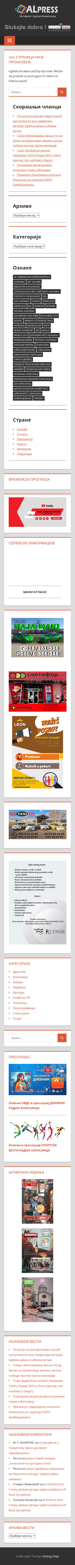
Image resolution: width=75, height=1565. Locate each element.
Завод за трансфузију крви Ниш (32, 364)
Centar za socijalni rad (27, 296)
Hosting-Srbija (50, 1556)
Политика (20, 1003)
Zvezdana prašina (24, 344)
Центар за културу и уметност (31, 388)
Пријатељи (24, 454)
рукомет (39, 398)
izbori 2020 (48, 301)
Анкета (21, 444)
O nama (22, 434)
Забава (18, 982)
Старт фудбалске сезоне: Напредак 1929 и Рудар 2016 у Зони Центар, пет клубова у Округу (37, 155)
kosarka (50, 306)
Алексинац (44, 349)
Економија (20, 977)
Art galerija (34, 281)
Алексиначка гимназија (28, 354)
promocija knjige (23, 340)
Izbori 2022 (20, 306)
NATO (47, 325)
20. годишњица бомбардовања (32, 276)
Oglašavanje (25, 439)
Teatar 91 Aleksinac (46, 340)
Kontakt (22, 429)
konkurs (39, 306)
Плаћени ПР (21, 998)
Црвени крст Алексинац (27, 393)
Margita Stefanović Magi (39, 320)
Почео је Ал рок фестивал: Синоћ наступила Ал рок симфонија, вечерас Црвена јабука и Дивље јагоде (36, 1354)
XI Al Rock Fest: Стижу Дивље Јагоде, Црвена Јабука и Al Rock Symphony (37, 1489)
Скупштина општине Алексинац (33, 379)
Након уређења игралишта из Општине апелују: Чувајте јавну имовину (36, 1474)
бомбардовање (23, 398)
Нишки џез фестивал (38, 369)
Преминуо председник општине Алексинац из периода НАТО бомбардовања (37, 180)
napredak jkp (34, 325)
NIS (37, 330)
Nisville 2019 (21, 335)
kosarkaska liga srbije (26, 315)
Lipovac (18, 320)
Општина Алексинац (26, 374)
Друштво (19, 972)
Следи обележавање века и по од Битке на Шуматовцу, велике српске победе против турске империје (37, 140)
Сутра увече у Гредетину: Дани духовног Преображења (34, 1447)
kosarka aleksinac (24, 311)
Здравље (19, 987)
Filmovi (36, 301)
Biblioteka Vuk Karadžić (27, 286)
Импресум (24, 449)
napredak (19, 325)
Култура (18, 992)
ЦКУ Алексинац (22, 383)
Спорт (17, 1018)
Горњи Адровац (23, 359)
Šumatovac (42, 344)
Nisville (45, 330)
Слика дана (21, 1013)
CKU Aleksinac (22, 301)
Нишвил (19, 369)
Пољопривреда (24, 1008)
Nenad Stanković (23, 330)
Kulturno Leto (49, 315)
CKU (45, 296)
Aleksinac (19, 281)
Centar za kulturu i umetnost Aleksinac (37, 291)
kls (30, 306)
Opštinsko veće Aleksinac (44, 335)
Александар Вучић (24, 349)
